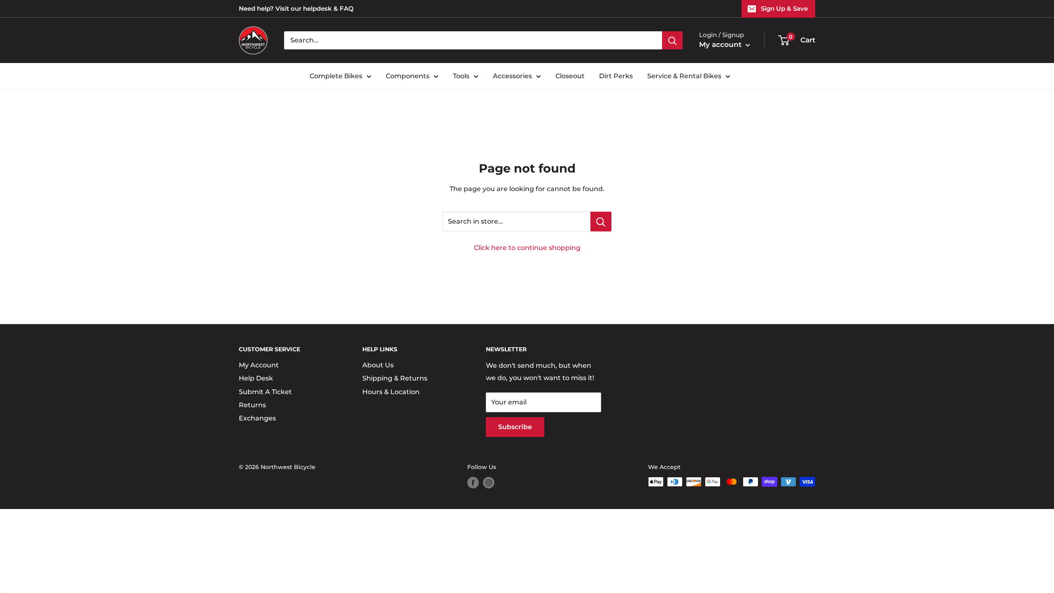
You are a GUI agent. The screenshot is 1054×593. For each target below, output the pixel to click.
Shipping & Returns (394, 378)
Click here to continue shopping (527, 248)
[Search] (672, 40)
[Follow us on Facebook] (473, 482)
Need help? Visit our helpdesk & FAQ (296, 8)
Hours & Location (391, 392)
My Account (259, 365)
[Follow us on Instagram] (488, 482)
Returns (252, 405)
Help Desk (256, 378)
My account (721, 44)
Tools (461, 76)
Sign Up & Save (784, 8)
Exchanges (257, 418)
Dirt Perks (616, 76)
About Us (378, 365)
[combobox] (473, 40)
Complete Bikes (336, 76)
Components (407, 76)
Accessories (512, 76)
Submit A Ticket (265, 392)
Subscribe (515, 427)
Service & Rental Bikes (684, 76)
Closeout (570, 76)
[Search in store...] (600, 221)
